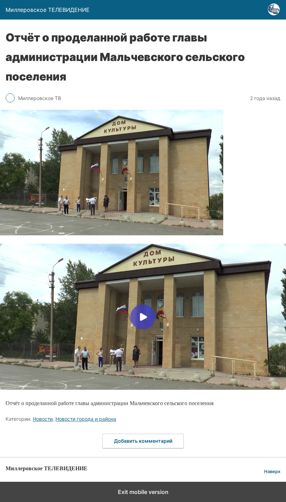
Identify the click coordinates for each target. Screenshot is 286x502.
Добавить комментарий (143, 441)
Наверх (272, 471)
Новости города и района (85, 419)
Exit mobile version (143, 491)
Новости (43, 419)
